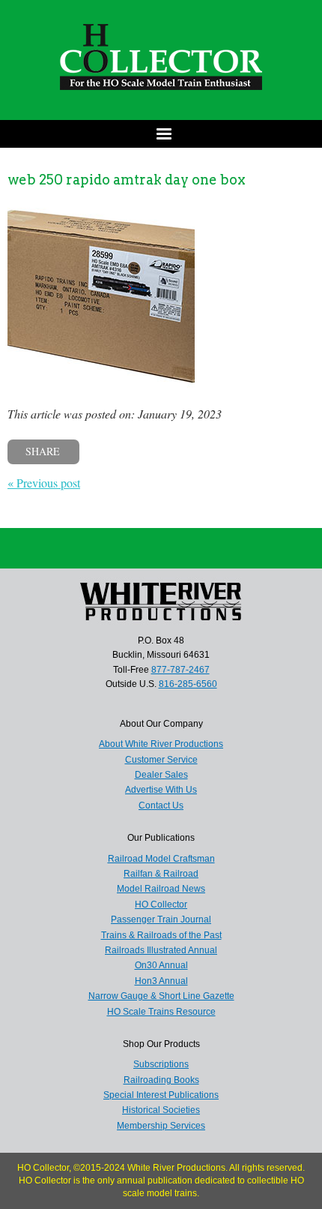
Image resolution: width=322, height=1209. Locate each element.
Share (42, 451)
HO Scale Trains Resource (161, 1011)
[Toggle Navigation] (161, 134)
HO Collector (161, 904)
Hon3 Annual (161, 981)
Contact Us (161, 805)
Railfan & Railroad (161, 873)
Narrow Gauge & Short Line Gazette (161, 996)
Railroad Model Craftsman (161, 859)
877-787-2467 (180, 669)
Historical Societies (161, 1110)
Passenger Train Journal (161, 919)
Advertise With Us (161, 789)
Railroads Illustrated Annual (161, 950)
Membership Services (161, 1125)
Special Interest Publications (161, 1095)
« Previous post (43, 482)
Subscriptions (161, 1064)
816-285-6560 (188, 684)
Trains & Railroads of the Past (161, 935)
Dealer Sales (161, 775)
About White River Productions (161, 744)
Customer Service (161, 759)
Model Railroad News (161, 889)
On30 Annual (161, 965)
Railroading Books (161, 1080)
